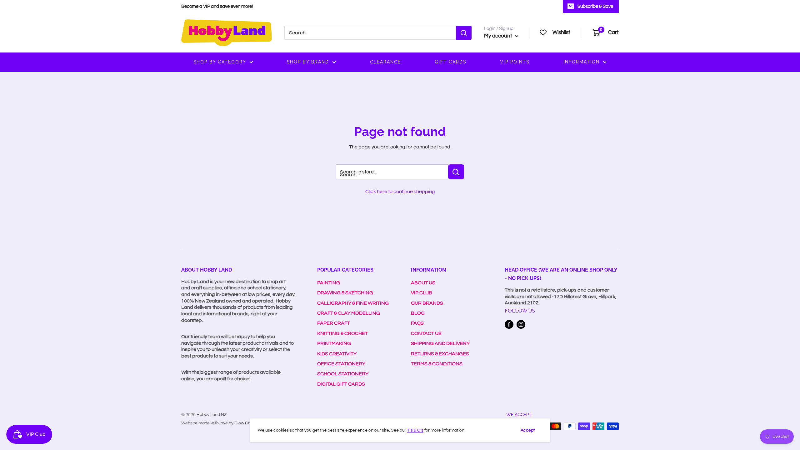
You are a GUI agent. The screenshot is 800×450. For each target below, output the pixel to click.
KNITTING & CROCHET (342, 333)
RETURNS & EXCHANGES (440, 353)
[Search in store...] (456, 171)
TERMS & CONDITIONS (436, 363)
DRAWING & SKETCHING (345, 292)
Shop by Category (219, 61)
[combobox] (370, 33)
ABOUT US (423, 282)
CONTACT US (426, 333)
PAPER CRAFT (333, 323)
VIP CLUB (421, 292)
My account (498, 36)
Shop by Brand (308, 61)
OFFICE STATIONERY (341, 363)
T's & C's (415, 430)
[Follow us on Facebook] (509, 324)
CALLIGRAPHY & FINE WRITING (353, 303)
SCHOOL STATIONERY (342, 373)
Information (581, 61)
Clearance (385, 61)
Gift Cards (450, 61)
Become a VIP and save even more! (217, 6)
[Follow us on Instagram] (521, 324)
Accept (528, 430)
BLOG (418, 313)
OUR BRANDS (427, 303)
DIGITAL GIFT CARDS (341, 384)
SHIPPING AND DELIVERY (440, 343)
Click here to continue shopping (400, 191)
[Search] (464, 33)
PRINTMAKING (334, 343)
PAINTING (328, 282)
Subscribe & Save (595, 6)
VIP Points (514, 61)
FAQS (417, 323)
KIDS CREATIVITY (337, 353)
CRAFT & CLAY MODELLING (348, 313)
